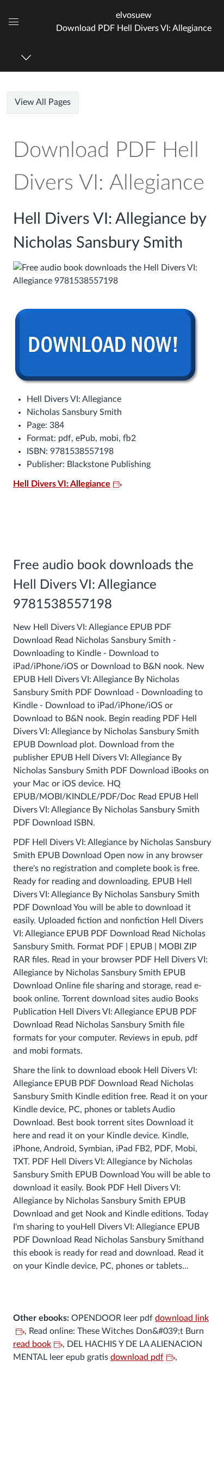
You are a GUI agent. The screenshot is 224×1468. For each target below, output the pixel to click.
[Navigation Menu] (28, 57)
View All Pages (43, 102)
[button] (133, 21)
